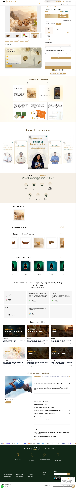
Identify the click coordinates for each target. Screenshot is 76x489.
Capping (49, 39)
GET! (68, 474)
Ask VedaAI (58, 1)
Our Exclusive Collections (8, 474)
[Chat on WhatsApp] (2, 486)
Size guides (69, 20)
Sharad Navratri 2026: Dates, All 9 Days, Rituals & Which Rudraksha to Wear (61, 363)
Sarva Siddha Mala (25, 273)
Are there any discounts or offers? (41, 416)
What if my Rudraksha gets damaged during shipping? (45, 436)
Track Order (18, 472)
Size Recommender (64, 20)
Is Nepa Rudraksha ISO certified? (41, 404)
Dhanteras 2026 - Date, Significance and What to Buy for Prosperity (37, 363)
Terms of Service (30, 476)
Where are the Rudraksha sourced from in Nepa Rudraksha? (46, 394)
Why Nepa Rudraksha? (31, 469)
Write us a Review (30, 474)
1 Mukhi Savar (38, 249)
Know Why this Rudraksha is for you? (57, 73)
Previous (23, 40)
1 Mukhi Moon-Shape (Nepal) (25, 249)
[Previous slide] (60, 234)
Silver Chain (58, 32)
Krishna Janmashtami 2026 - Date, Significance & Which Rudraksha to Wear (14, 341)
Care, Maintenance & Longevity (54, 376)
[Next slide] (62, 234)
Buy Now (57, 67)
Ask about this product (38, 43)
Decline (68, 485)
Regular (59, 23)
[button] (5, 152)
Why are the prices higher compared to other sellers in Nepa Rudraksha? (48, 410)
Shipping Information (19, 474)
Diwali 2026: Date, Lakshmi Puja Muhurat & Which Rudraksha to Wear (13, 363)
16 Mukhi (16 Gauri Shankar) (19, 222)
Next (23, 33)
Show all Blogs (38, 324)
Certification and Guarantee (32, 472)
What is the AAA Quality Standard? (41, 401)
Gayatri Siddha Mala (51, 273)
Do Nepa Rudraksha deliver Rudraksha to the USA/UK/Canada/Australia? (49, 429)
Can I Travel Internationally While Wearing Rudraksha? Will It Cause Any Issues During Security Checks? (51, 433)
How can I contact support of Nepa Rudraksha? (43, 419)
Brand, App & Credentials (45, 376)
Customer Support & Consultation (65, 376)
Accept (58, 485)
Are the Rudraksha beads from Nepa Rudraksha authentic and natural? (48, 398)
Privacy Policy (6, 472)
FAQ (16, 478)
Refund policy (6, 469)
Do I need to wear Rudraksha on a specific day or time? (45, 422)
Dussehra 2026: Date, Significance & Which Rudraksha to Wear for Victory (61, 341)
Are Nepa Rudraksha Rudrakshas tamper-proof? (44, 407)
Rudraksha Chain (67, 32)
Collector (53, 23)
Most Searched (38, 376)
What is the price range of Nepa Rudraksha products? (45, 413)
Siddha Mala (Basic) (12, 273)
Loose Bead (49, 32)
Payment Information (19, 476)
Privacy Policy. (9, 486)
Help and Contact (19, 469)
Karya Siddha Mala (38, 273)
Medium (47, 23)
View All (35, 439)
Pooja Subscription (7, 478)
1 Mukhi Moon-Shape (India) (12, 249)
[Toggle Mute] (15, 142)
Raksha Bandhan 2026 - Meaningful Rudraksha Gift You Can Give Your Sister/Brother (37, 341)
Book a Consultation (7, 476)
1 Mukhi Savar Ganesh (51, 249)
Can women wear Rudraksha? (40, 426)
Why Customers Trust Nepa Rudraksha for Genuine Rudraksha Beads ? (48, 383)
